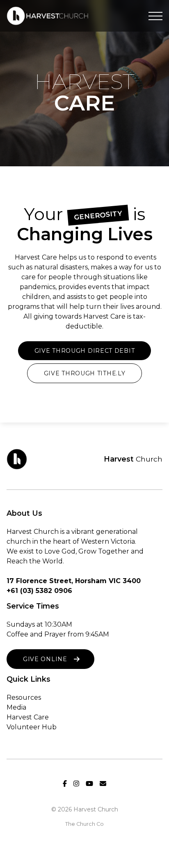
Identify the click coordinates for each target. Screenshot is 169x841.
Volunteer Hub (32, 727)
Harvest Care (28, 717)
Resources (24, 697)
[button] (155, 16)
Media (16, 707)
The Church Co (84, 824)
